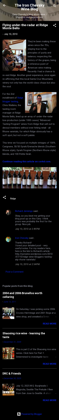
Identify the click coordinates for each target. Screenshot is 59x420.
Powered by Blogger (31, 414)
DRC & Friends (12, 373)
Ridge (13, 198)
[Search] (54, 6)
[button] (54, 25)
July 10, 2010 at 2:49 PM (27, 229)
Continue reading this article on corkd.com (26, 161)
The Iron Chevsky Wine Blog (30, 7)
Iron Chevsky (21, 238)
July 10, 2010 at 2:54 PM (27, 264)
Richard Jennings (24, 211)
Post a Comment (14, 271)
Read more (49, 323)
